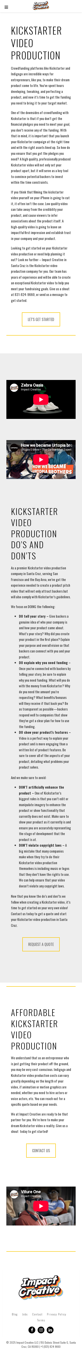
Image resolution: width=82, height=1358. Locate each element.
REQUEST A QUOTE (41, 944)
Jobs (25, 1314)
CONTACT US (41, 1150)
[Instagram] (41, 1330)
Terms (41, 1320)
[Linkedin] (50, 1330)
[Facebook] (31, 1330)
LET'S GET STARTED (41, 319)
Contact (37, 1314)
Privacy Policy (57, 1314)
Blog (15, 1314)
